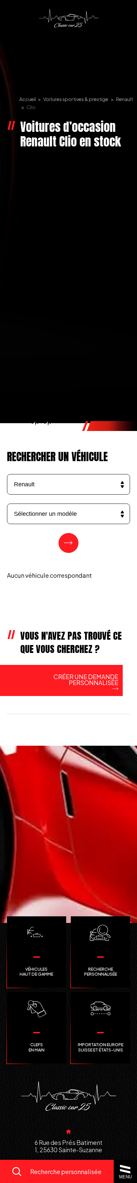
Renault (124, 99)
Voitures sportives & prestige (75, 99)
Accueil (27, 99)
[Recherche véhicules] (68, 543)
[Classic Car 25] (68, 18)
